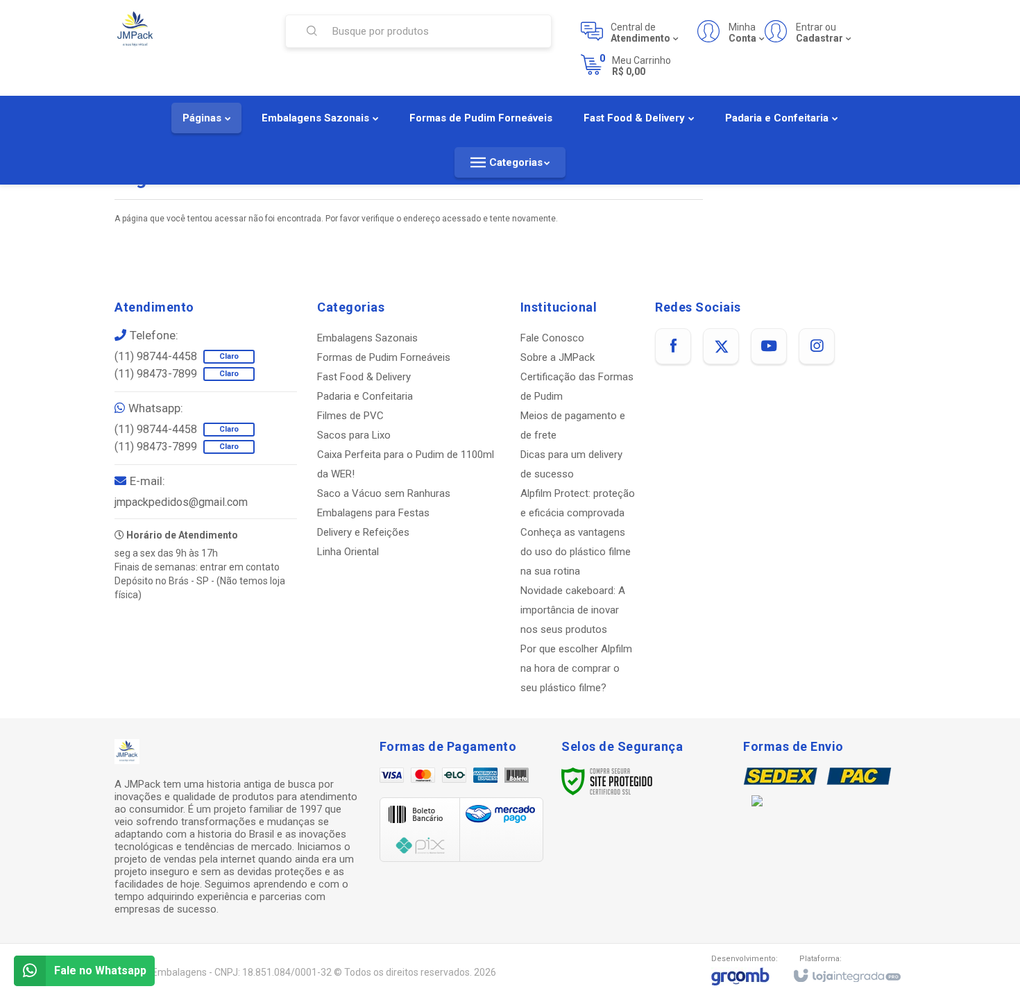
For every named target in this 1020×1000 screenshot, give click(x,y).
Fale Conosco (552, 338)
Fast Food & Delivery (364, 377)
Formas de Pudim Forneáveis (383, 357)
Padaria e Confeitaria (365, 396)
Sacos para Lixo (354, 435)
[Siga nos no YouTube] (769, 346)
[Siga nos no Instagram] (817, 346)
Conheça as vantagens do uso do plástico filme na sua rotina (575, 551)
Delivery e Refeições (363, 532)
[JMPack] (189, 30)
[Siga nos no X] (721, 346)
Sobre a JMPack (557, 357)
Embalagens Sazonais (367, 338)
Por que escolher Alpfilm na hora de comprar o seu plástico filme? (576, 668)
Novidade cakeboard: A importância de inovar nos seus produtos (572, 610)
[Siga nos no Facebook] (673, 346)
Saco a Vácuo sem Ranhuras (383, 493)
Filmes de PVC (350, 415)
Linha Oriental (348, 551)
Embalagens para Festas (373, 513)
